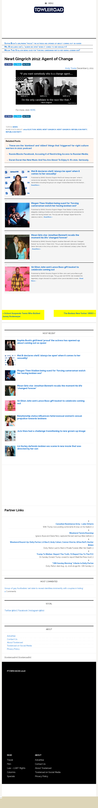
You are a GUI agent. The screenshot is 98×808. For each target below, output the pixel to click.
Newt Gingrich (49, 129)
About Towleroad (15, 642)
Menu (50, 3)
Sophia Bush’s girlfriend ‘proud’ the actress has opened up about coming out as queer (42, 43)
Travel (10, 760)
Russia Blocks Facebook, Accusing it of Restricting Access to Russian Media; (48, 154)
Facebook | (23, 610)
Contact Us (12, 639)
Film (9, 764)
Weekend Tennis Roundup (81, 533)
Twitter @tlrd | (11, 610)
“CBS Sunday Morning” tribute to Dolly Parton (73, 563)
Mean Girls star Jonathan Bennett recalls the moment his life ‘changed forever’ (55, 236)
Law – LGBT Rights (16, 768)
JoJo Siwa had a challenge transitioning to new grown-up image (51, 431)
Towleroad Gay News (49, 10)
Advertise (11, 636)
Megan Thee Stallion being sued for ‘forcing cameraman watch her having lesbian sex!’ (42, 50)
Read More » (35, 185)
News (15, 127)
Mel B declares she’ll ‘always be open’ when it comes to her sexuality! (35, 47)
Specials (11, 776)
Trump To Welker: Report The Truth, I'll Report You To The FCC (65, 554)
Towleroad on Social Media (19, 646)
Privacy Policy (13, 649)
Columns (11, 772)
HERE (32, 110)
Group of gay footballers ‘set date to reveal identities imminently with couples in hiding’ (43, 588)
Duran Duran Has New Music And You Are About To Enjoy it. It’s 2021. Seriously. (49, 160)
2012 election (29, 129)
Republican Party (79, 129)
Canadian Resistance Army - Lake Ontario (75, 524)
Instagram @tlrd (36, 610)
